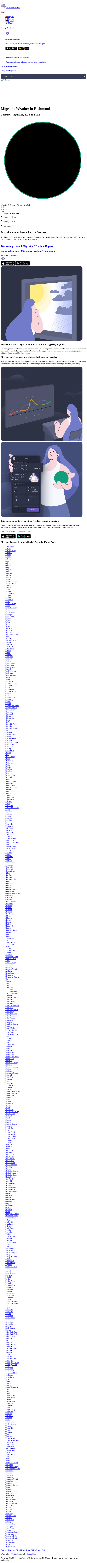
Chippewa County (12, 706)
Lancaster (8, 1022)
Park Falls (9, 1224)
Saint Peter (9, 1338)
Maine (7, 1048)
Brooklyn (8, 659)
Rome (7, 1320)
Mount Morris (10, 1134)
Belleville (8, 618)
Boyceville (9, 647)
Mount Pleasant (11, 1136)
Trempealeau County (12, 1440)
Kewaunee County (12, 977)
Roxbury (8, 1326)
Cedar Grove (10, 698)
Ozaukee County (11, 1216)
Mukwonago (10, 1138)
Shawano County (11, 1359)
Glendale (8, 875)
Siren (7, 1379)
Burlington (9, 673)
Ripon (7, 1308)
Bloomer (8, 638)
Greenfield (9, 897)
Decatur (8, 767)
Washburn (9, 1465)
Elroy (7, 822)
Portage (8, 1255)
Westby (8, 1507)
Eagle (7, 795)
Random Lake (10, 1285)
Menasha (8, 1089)
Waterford (9, 1471)
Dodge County (10, 781)
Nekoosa (8, 1152)
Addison (8, 553)
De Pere (8, 765)
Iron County (9, 944)
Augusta (8, 587)
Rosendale (9, 1322)
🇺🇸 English (9, 17)
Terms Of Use (31, 1550)
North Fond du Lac (12, 1171)
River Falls (9, 1310)
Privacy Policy (41, 1550)
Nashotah (8, 1144)
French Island (10, 863)
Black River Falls (11, 634)
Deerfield (8, 769)
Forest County (10, 846)
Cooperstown (10, 734)
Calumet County (11, 683)
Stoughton (9, 1403)
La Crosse (9, 989)
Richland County (11, 1303)
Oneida (8, 1197)
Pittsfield (8, 1238)
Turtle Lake (9, 1442)
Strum (7, 1408)
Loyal (7, 1040)
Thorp (7, 1430)
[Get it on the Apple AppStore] (11, 49)
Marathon (8, 1061)
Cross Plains (9, 744)
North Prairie (10, 1177)
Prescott (8, 1271)
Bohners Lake (10, 640)
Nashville (8, 1146)
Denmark (8, 777)
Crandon (8, 740)
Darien (7, 759)
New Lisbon (9, 1161)
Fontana (8, 844)
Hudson (8, 932)
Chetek (8, 702)
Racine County (10, 1281)
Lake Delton (9, 999)
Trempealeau (10, 1438)
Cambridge (9, 685)
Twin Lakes (9, 1444)
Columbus (9, 726)
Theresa (8, 1426)
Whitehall (8, 1518)
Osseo (7, 1212)
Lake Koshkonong (12, 1006)
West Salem (9, 1505)
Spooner (8, 1393)
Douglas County (11, 787)
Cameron (8, 687)
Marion (8, 1069)
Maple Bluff (9, 1059)
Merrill (7, 1099)
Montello (8, 1126)
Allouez (8, 559)
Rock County (10, 1318)
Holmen (8, 922)
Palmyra (8, 1220)
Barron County (10, 604)
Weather (14, 1554)
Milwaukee (9, 1110)
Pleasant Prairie (10, 1242)
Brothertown (9, 661)
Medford (8, 1087)
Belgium (8, 614)
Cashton (8, 693)
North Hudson (10, 1173)
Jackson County (11, 951)
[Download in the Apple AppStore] (8, 265)
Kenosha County (11, 969)
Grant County (10, 883)
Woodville (9, 1544)
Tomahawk (9, 1436)
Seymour (8, 1352)
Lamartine (9, 1020)
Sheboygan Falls (11, 1365)
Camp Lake (9, 689)
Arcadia (8, 575)
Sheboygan (9, 1361)
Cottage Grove (10, 738)
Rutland (8, 1330)
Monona (8, 1120)
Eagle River (9, 800)
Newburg (8, 1167)
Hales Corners (10, 902)
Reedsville (9, 1291)
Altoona (8, 565)
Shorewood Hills (11, 1373)
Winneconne (9, 1534)
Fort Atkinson (10, 849)
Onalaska (8, 1195)
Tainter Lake (9, 1422)
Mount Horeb (10, 1132)
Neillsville (9, 1150)
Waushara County (11, 1491)
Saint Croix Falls (11, 1334)
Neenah (8, 1148)
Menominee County (12, 1091)
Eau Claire (9, 806)
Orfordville (9, 1206)
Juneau (7, 961)
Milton (7, 1108)
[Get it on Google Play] (23, 49)
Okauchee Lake (11, 1191)
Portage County (11, 1257)
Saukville (8, 1346)
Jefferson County (11, 957)
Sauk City (9, 1342)
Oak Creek (9, 1179)
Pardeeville (9, 1222)
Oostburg (8, 1201)
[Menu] (2, 2)
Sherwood (9, 1369)
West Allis (9, 1497)
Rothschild (9, 1324)
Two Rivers (9, 1446)
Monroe (8, 1122)
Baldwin (8, 591)
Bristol (7, 653)
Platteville (8, 1240)
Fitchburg (8, 834)
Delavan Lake (10, 775)
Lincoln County (11, 1030)
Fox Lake (8, 851)
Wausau (8, 1489)
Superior (8, 1418)
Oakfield (8, 1181)
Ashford (8, 577)
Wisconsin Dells (11, 1536)
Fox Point (8, 853)
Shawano (8, 1357)
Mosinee (8, 1130)
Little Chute (9, 1032)
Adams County (10, 551)
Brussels (8, 669)
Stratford (8, 1405)
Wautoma (8, 1493)
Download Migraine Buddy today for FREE (17, 531)
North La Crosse (11, 1175)
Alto (7, 563)
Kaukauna (9, 965)
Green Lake (9, 891)
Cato (7, 695)
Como (7, 730)
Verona (8, 1452)
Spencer (8, 1391)
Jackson (8, 948)
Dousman (8, 789)
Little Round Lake (12, 1034)
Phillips (8, 1234)
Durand (8, 793)
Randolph (8, 1283)
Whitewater (9, 1520)
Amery (7, 567)
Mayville (8, 1081)
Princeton (8, 1275)
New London (10, 1163)
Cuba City (9, 746)
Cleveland (9, 714)
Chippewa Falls (11, 708)
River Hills (9, 1312)
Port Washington (11, 1252)
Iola (6, 940)
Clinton (8, 716)
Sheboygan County (12, 1363)
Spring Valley (10, 1397)
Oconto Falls (10, 1189)
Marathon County (11, 1063)
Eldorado (8, 814)
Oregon (8, 1203)
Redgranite (9, 1287)
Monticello (9, 1128)
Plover (7, 1244)
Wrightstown (10, 1546)
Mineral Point (10, 1114)
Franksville (9, 857)
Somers (8, 1383)
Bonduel (8, 642)
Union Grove (10, 1448)
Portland (8, 1259)
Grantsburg (9, 885)
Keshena (8, 971)
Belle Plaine (9, 616)
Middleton (9, 1104)
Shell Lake (9, 1367)
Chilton (8, 704)
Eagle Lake (9, 798)
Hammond (9, 904)
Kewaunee (9, 975)
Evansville (9, 824)
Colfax (7, 722)
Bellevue (8, 620)
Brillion (8, 651)
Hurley (7, 934)
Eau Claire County (12, 808)
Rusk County (10, 1328)
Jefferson (8, 955)
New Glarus (9, 1157)
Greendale (9, 895)
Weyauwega (9, 1514)
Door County (10, 785)
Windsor (8, 1530)
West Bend (9, 1501)
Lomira (8, 1038)
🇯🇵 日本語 (9, 23)
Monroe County (11, 1124)
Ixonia (7, 946)
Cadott (7, 679)
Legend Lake (10, 1028)
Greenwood (9, 900)
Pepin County (10, 1228)
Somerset (8, 1385)
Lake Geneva (10, 1002)
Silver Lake (9, 1377)
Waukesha (9, 1477)
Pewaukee (9, 1232)
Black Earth (9, 632)
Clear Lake (9, 712)
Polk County (9, 1248)
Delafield (8, 771)
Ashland (8, 579)
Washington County (12, 1469)
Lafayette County (11, 997)
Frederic (8, 859)
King (7, 983)
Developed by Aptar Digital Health (13, 1550)
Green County (10, 889)
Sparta (7, 1389)
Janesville (8, 953)
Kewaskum (9, 973)
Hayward (8, 912)
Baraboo (8, 598)
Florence (8, 836)
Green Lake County (12, 893)
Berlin (7, 624)
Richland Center (11, 1301)
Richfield (8, 1299)
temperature (7, 226)
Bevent (8, 626)
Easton (7, 804)
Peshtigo (8, 1230)
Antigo (7, 571)
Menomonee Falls (11, 1093)
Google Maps (31, 1554)
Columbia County (11, 724)
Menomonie (9, 1095)
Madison (8, 1046)
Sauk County (10, 1344)
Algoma (8, 557)
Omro (7, 1193)
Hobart (7, 920)
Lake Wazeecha (11, 1014)
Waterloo (8, 1473)
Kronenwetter (10, 987)
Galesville (9, 867)
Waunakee (9, 1481)
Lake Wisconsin (11, 1016)
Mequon (8, 1097)
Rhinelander (9, 1293)
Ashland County (11, 581)
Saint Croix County (12, 1332)
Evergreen (9, 826)
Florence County (11, 838)
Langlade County (11, 1024)
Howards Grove (11, 930)
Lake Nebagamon (11, 1010)
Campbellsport (10, 691)
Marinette (8, 1065)
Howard (8, 928)
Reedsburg (9, 1289)
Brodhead (8, 655)
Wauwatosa (9, 1495)
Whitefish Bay (10, 1516)
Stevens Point (10, 1401)
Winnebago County (12, 1532)
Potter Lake (9, 1261)
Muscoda (8, 1140)
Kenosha (8, 967)
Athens (8, 585)
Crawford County (11, 742)
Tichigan (8, 1432)
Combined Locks (11, 728)
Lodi (7, 1036)
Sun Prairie (9, 1416)
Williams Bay (10, 1524)
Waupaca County (11, 1485)
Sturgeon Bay (10, 1410)
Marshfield (9, 1077)
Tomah (7, 1434)
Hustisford (9, 936)
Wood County (10, 1542)
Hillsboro (8, 918)
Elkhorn (8, 816)
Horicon (8, 924)
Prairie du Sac (10, 1269)
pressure (5, 217)
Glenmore (9, 877)
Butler (7, 677)
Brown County (10, 663)
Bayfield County (11, 608)
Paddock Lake (10, 1218)
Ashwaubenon (10, 583)
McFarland (9, 1085)
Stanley (8, 1399)
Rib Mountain (10, 1295)
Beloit (7, 622)
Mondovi (8, 1118)
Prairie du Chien (11, 1267)
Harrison (8, 906)
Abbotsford (9, 547)
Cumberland (9, 751)
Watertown (9, 1475)
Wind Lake (9, 1526)
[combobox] (2, 76)
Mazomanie (9, 1083)
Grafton (8, 881)
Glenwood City (11, 879)
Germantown (10, 871)
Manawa (8, 1050)
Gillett (7, 873)
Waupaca (8, 1483)
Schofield (8, 1350)
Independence (10, 938)
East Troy (8, 802)
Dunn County (10, 791)
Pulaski (8, 1277)
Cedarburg (9, 700)
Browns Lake (10, 667)
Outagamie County (12, 1214)
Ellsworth (8, 818)
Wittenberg (9, 1540)
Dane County (10, 757)
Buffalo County (11, 671)
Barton (7, 606)
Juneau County (10, 963)
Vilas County (10, 1454)
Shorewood (9, 1371)
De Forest (8, 763)
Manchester (9, 1053)
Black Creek (9, 630)
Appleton (8, 573)
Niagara (8, 1169)
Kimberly (8, 981)
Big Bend (8, 628)
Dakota (8, 753)
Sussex (7, 1420)
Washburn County (11, 1467)
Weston (8, 1512)
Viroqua (8, 1456)
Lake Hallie (9, 1004)
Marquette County (11, 1073)
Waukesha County (12, 1479)
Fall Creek (9, 828)
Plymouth (8, 1246)
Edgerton (8, 812)
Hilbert (7, 916)
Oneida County (10, 1199)
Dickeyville (9, 779)
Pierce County (10, 1236)
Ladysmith (9, 995)
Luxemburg (9, 1044)
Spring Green (10, 1395)
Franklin (8, 855)
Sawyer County (11, 1348)
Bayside (8, 610)
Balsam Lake (10, 593)
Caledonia (9, 681)
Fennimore (9, 832)
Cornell (8, 736)
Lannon (8, 1026)
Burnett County (11, 675)
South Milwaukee (11, 1387)
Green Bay (9, 887)
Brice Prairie (9, 649)
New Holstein (10, 1159)
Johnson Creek (10, 959)
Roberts (8, 1314)
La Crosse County (11, 991)
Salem (7, 1340)
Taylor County (10, 1424)
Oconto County (11, 1187)
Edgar (7, 810)
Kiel (6, 979)
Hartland (8, 910)
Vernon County (10, 1450)
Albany (8, 555)
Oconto (8, 1185)
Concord (8, 732)
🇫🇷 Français (9, 19)
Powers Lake (10, 1263)
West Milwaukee (11, 1503)
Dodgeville (9, 783)
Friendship (9, 865)
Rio (6, 1306)
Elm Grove (9, 820)
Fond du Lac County (12, 842)
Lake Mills (9, 1008)
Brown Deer (9, 665)
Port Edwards (10, 1250)
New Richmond (11, 1165)
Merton (8, 1101)
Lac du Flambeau (11, 993)
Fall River (9, 830)
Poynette (8, 1265)
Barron (7, 602)
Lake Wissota (10, 1018)
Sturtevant (9, 1412)
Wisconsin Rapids (11, 1538)
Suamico (8, 1414)
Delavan (8, 773)
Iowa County (10, 942)
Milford (8, 1106)
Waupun (8, 1487)
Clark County (10, 710)
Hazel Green (9, 914)
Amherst (8, 569)
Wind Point (9, 1528)
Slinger (8, 1381)
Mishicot (8, 1116)
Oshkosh (8, 1210)
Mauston (8, 1079)
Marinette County (11, 1067)
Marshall (8, 1075)
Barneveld (9, 600)
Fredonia (8, 861)
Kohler (7, 985)
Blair (7, 636)
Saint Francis (10, 1336)
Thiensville (9, 1428)
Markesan (8, 1071)
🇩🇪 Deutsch (9, 21)
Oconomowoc (10, 1183)
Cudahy (8, 749)
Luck (7, 1042)
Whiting (8, 1522)
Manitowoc (9, 1055)
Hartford (8, 908)
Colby (7, 720)
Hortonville (9, 926)
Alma (7, 561)
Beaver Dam (9, 612)
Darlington (9, 761)
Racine (7, 1279)
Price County (10, 1273)
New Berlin (9, 1155)
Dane (7, 755)
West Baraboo (10, 1499)
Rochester (9, 1316)
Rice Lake (9, 1297)
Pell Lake (8, 1226)
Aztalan (8, 589)
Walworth (8, 1461)
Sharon (8, 1354)
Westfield (8, 1510)
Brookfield (9, 657)
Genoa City (9, 869)
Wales (7, 1459)
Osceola (8, 1208)
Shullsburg (9, 1375)
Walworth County (11, 1463)
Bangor (8, 596)
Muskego (8, 1142)
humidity (6, 222)
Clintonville (9, 718)
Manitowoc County (12, 1057)
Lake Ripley (9, 1012)
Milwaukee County (12, 1112)
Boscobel (8, 644)
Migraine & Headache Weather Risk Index (16, 205)
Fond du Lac (10, 840)
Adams (8, 549)
